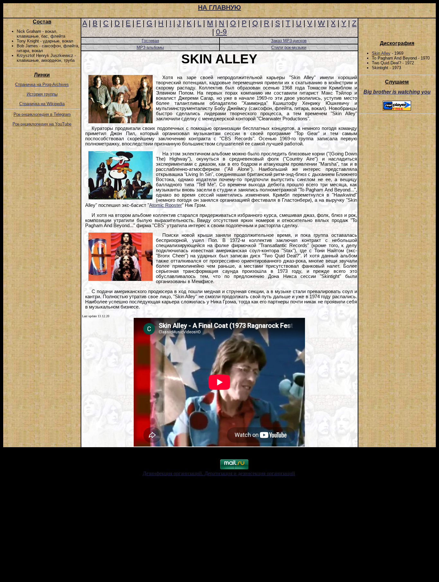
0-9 (221, 32)
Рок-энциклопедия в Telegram (42, 114)
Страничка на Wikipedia (42, 103)
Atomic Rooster (165, 205)
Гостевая (150, 40)
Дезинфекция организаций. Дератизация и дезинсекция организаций (219, 473)
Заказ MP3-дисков (289, 40)
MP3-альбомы (150, 47)
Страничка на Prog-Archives (42, 84)
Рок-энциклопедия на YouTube (42, 124)
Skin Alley (381, 53)
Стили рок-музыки (288, 47)
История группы (42, 94)
